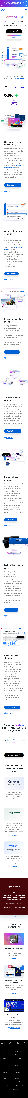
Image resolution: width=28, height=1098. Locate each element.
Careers (4, 1054)
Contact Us (17, 1062)
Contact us (14, 37)
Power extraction (12, 352)
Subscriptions (6, 1081)
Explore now (14, 5)
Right (26, 5)
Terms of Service (19, 1081)
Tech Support (18, 1058)
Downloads (5, 1069)
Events (4, 1062)
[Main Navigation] (26, 9)
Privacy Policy (6, 1085)
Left (2, 5)
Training (17, 1054)
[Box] (3, 9)
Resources (5, 1072)
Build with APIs (11, 610)
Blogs (16, 1065)
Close (26, 2)
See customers (19, 79)
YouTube (3, 1043)
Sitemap (17, 1078)
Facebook (24, 1043)
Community (17, 1069)
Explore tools (10, 519)
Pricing (4, 1065)
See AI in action (11, 273)
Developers (17, 1072)
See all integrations (12, 755)
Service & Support (19, 1051)
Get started (13, 31)
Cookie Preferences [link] (19, 1085)
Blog (10, 1043)
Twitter (17, 1043)
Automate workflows (10, 431)
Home (4, 1051)
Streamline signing (12, 707)
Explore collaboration (10, 185)
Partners (4, 1058)
